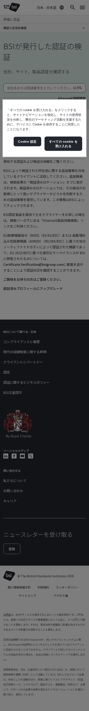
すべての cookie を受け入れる (63, 144)
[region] (44, 128)
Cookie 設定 (27, 141)
